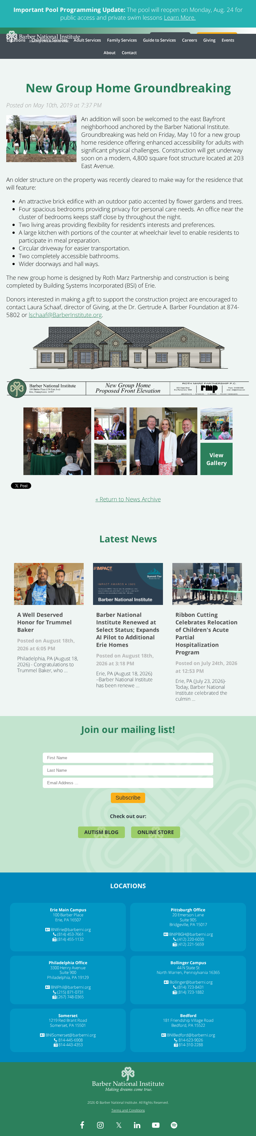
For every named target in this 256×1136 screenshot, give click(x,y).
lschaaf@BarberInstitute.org (65, 315)
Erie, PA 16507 (68, 920)
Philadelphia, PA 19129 (68, 977)
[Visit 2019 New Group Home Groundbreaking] (216, 459)
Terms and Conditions (128, 1110)
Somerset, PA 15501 (68, 1025)
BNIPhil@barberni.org (71, 987)
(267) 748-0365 (70, 997)
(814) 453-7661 (70, 934)
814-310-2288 (191, 1044)
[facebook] (82, 1125)
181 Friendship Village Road (188, 1020)
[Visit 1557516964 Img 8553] (110, 423)
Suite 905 (188, 920)
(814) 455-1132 (70, 939)
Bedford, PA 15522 (188, 1025)
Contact (129, 52)
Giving (209, 40)
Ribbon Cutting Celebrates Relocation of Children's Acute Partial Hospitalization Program (207, 584)
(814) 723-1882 (190, 992)
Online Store (155, 832)
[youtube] (156, 1125)
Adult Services (87, 40)
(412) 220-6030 (190, 939)
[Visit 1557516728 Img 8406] (110, 459)
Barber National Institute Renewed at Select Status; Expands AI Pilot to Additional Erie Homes (128, 584)
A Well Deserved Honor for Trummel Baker (49, 584)
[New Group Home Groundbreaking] (41, 160)
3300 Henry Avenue (68, 967)
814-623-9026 (191, 1040)
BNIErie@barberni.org (71, 929)
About (110, 52)
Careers (189, 40)
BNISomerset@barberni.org (71, 1035)
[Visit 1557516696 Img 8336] (216, 423)
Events (228, 40)
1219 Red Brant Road (68, 1020)
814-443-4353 (70, 1044)
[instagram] (100, 1125)
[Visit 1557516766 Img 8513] (57, 441)
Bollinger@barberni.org (191, 982)
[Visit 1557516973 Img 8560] (163, 441)
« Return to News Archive (128, 499)
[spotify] (174, 1125)
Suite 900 (68, 972)
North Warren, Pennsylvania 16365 (188, 972)
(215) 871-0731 (70, 992)
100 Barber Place (68, 915)
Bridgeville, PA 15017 (188, 924)
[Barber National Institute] (43, 37)
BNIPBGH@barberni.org (191, 934)
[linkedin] (137, 1125)
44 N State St (188, 967)
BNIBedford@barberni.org (191, 1035)
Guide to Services (159, 40)
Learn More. (180, 17)
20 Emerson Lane (188, 915)
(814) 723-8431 (190, 987)
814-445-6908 (70, 1040)
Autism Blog (101, 832)
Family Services (122, 40)
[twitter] (119, 1125)
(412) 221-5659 (190, 944)
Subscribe (128, 798)
